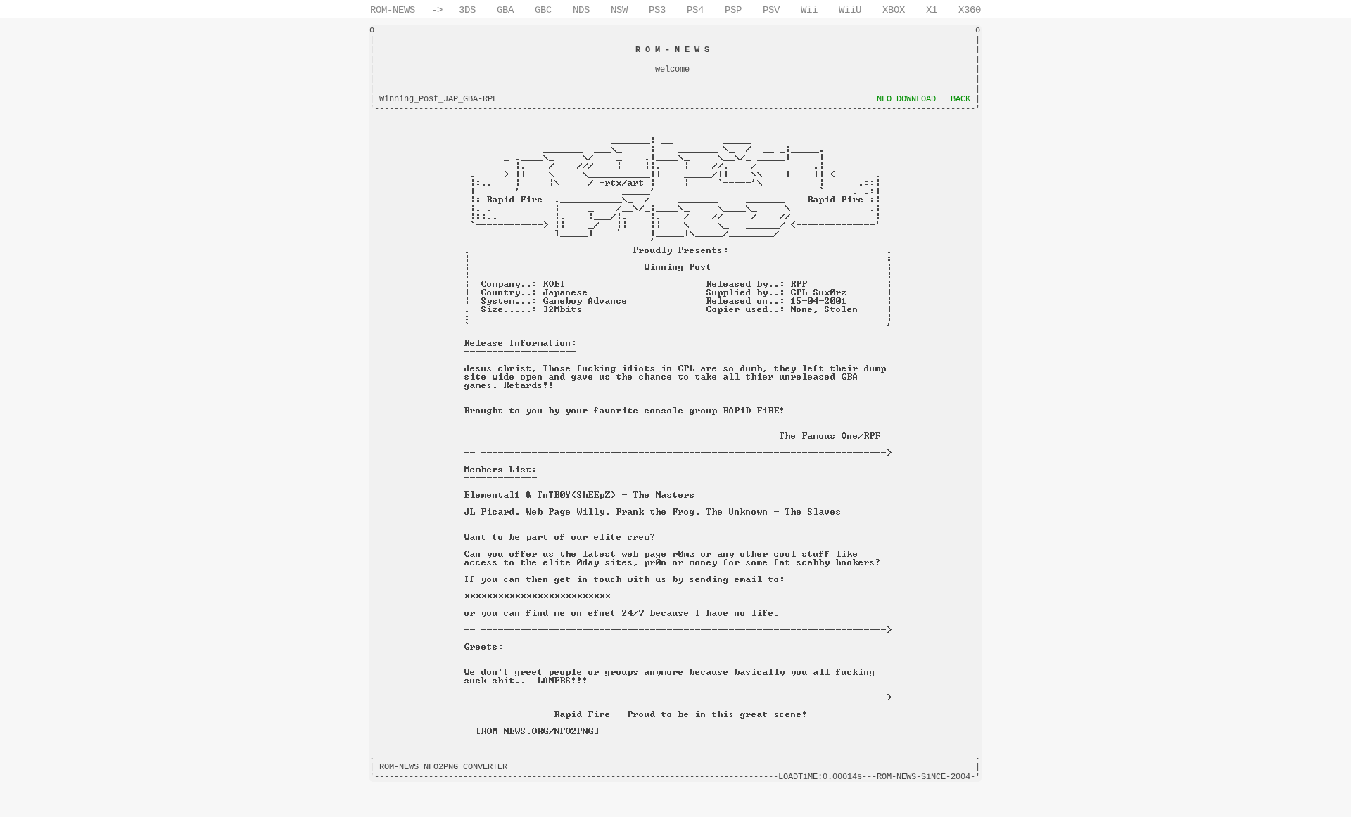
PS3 (657, 9)
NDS (581, 9)
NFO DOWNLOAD (906, 99)
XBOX (893, 9)
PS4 (695, 9)
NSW (619, 9)
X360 (969, 9)
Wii (809, 9)
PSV (771, 9)
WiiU (850, 9)
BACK (960, 99)
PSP (733, 9)
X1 (931, 9)
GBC (543, 9)
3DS (467, 9)
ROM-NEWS (392, 9)
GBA (505, 9)
